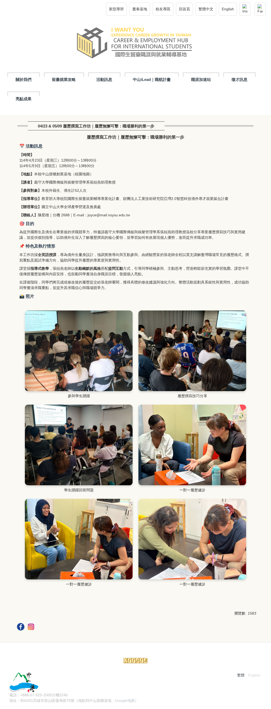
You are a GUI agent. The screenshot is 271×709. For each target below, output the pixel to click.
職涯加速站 (201, 79)
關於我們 (23, 79)
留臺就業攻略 (64, 79)
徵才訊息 (239, 79)
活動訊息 (104, 79)
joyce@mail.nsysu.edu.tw (109, 215)
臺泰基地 (139, 9)
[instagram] (31, 627)
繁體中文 (205, 9)
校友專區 (163, 9)
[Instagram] (245, 9)
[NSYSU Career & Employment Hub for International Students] (135, 44)
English (228, 9)
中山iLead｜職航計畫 (152, 79)
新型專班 (116, 9)
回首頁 (184, 9)
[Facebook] (260, 9)
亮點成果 (23, 99)
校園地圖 (82, 174)
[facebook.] (21, 627)
